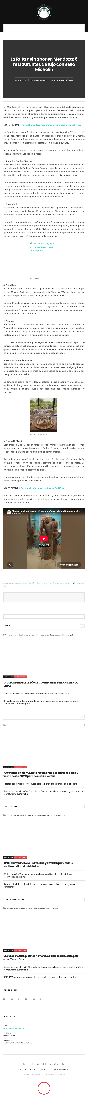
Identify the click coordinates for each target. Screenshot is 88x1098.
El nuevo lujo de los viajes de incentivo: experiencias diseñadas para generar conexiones (39, 885)
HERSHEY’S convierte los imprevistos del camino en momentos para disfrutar (39, 977)
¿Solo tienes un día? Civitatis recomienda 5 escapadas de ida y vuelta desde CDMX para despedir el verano (40, 774)
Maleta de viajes (44, 1064)
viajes (82, 583)
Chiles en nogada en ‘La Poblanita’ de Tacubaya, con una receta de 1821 (37, 693)
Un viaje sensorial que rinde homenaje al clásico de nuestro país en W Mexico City (40, 957)
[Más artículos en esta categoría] (82, 626)
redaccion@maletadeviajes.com (15, 1028)
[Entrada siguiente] (64, 597)
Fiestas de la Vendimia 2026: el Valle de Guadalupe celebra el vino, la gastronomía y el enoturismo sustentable (43, 792)
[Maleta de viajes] (44, 12)
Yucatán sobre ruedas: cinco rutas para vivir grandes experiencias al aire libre (40, 783)
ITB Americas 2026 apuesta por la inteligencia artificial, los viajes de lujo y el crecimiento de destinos (38, 875)
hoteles (44, 583)
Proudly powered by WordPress (33, 1074)
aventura (25, 583)
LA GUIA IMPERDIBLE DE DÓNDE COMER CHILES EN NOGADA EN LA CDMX (40, 684)
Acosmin (62, 1074)
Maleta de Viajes (40, 80)
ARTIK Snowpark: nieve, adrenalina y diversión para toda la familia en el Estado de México (38, 864)
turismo (76, 583)
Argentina (18, 583)
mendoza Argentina (66, 583)
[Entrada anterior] (24, 597)
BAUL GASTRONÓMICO (63, 80)
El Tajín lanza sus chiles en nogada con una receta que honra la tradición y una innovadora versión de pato (40, 702)
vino (4, 586)
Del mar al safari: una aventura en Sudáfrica (42, 488)
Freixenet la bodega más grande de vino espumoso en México (51, 125)
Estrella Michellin (35, 583)
